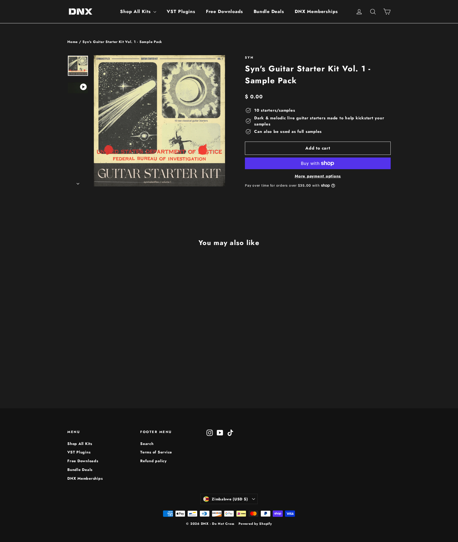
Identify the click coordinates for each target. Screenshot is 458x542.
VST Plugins (181, 11)
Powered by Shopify (255, 523)
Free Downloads (224, 11)
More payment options (318, 176)
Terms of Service (156, 452)
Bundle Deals (269, 11)
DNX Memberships (316, 11)
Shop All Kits (136, 11)
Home (72, 41)
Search (147, 443)
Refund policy (153, 461)
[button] (80, 360)
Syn (249, 57)
